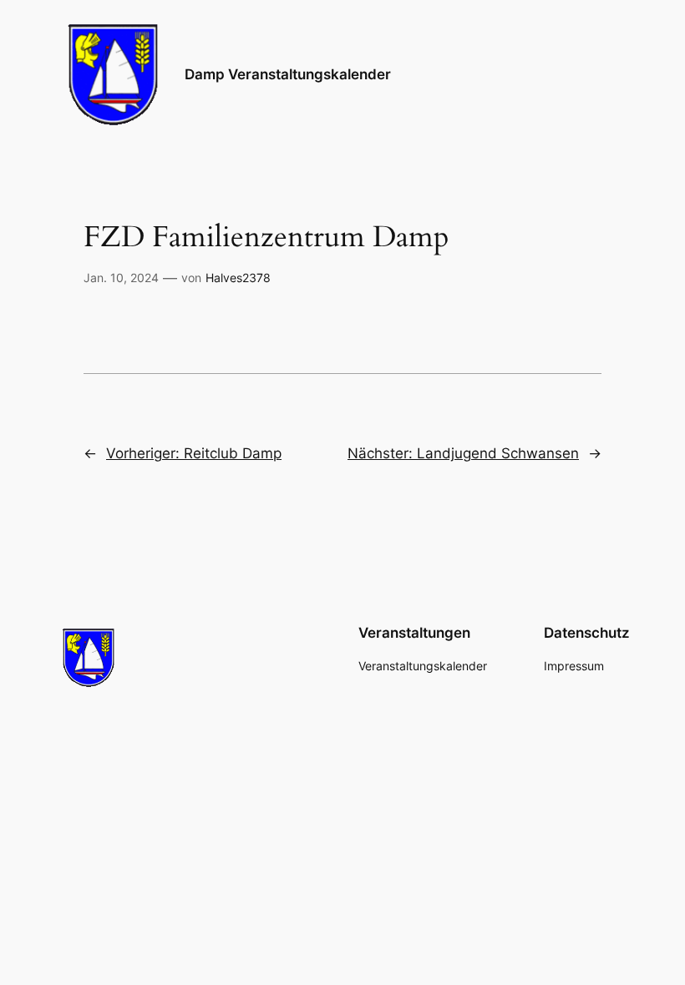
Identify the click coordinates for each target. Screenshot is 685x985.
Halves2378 (238, 277)
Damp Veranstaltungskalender (288, 74)
